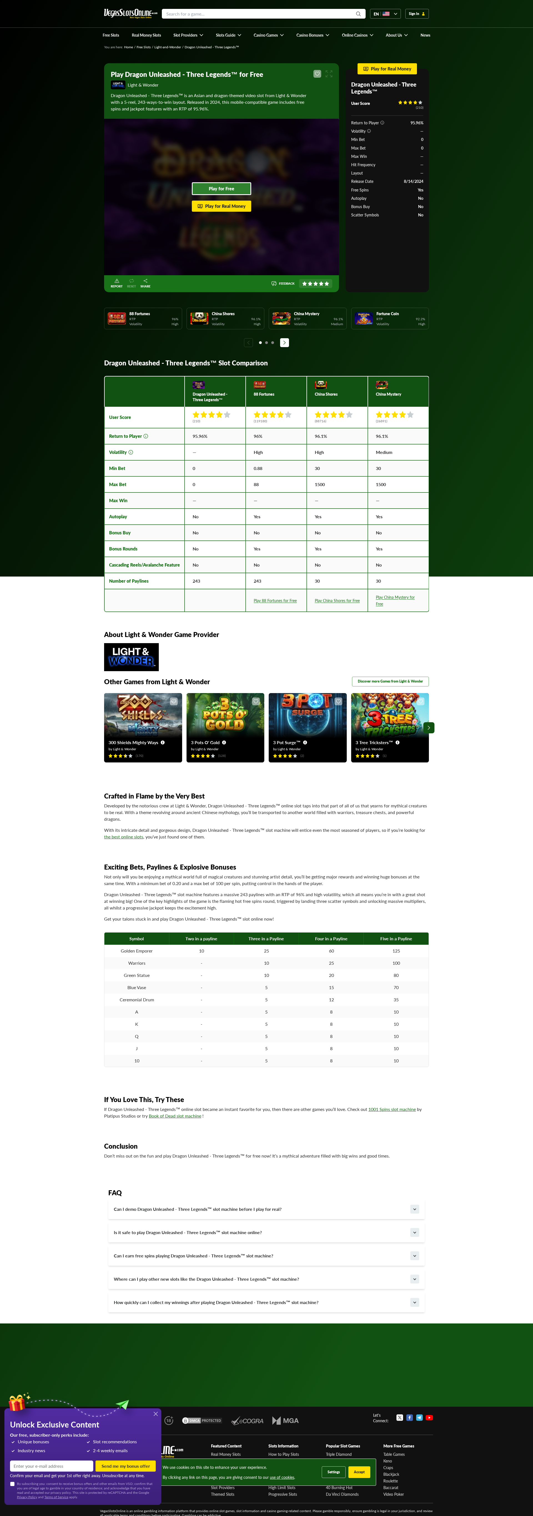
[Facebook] (409, 1417)
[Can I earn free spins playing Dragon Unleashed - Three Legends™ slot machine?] (414, 1255)
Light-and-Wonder (167, 47)
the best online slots (123, 836)
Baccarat (390, 1487)
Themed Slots (222, 1494)
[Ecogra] (247, 1420)
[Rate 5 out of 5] (327, 283)
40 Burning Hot (339, 1487)
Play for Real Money (225, 206)
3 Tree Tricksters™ (374, 742)
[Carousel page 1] (260, 342)
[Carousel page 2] (266, 342)
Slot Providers (223, 1487)
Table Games (394, 1454)
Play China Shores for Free (337, 600)
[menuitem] (188, 35)
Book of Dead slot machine (175, 1116)
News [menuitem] (425, 35)
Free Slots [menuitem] (111, 35)
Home (128, 47)
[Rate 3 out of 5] (315, 283)
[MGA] (285, 1420)
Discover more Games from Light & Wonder (390, 681)
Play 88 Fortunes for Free (275, 600)
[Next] (284, 342)
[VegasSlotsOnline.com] (130, 14)
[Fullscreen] (329, 73)
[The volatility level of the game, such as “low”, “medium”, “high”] (369, 131)
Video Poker (393, 1494)
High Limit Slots (281, 1487)
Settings (334, 1472)
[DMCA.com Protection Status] (202, 1420)
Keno (387, 1461)
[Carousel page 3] (272, 342)
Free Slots (144, 47)
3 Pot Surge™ (287, 742)
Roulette (390, 1481)
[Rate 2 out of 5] (310, 283)
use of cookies (282, 1477)
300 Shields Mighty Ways (133, 742)
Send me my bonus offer (126, 1466)
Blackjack (391, 1474)
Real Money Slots (226, 1454)
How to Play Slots (283, 1454)
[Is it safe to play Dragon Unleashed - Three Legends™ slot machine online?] (414, 1232)
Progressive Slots (282, 1494)
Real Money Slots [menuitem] (146, 35)
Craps (388, 1467)
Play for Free (221, 188)
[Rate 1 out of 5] (304, 283)
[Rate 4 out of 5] (321, 283)
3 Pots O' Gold (205, 742)
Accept (359, 1472)
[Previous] (248, 342)
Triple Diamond (339, 1454)
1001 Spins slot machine (392, 1109)
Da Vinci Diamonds (342, 1494)
